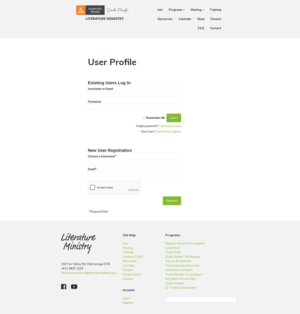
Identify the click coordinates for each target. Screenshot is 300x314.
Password (94, 101)
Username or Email (100, 88)
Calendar (184, 19)
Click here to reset (170, 126)
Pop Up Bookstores (178, 261)
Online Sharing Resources (182, 266)
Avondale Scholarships (180, 279)
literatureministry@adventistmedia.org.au (89, 273)
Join (160, 10)
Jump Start (172, 248)
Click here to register (168, 131)
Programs (175, 10)
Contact (215, 28)
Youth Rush (173, 252)
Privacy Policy (132, 274)
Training (215, 10)
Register (128, 303)
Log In (127, 298)
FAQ (201, 28)
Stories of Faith (133, 257)
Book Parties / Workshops (182, 257)
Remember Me (155, 117)
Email (92, 169)
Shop (201, 19)
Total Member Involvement (183, 274)
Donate (216, 19)
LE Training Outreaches (180, 288)
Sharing (196, 10)
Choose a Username (102, 156)
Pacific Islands (174, 283)
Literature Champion (179, 270)
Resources (165, 19)
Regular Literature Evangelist (185, 243)
